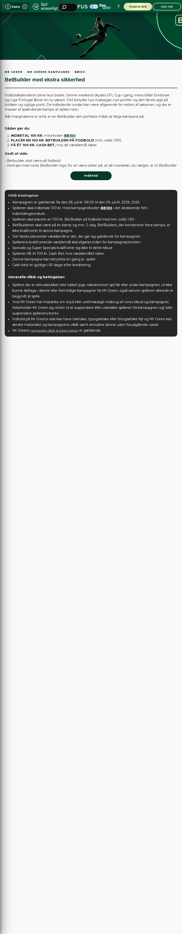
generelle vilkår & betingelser (54, 330)
